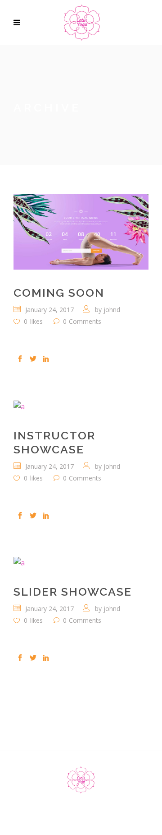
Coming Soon (59, 292)
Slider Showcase (73, 591)
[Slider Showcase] (81, 562)
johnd (112, 309)
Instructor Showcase (54, 442)
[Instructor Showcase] (81, 406)
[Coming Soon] (81, 232)
